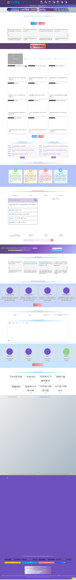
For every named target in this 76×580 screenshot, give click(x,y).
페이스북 (62, 562)
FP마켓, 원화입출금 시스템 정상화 (18, 146)
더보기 (22, 157)
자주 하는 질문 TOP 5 (14, 200)
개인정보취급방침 (29, 559)
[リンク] (9, 354)
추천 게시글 (34, 58)
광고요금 (38, 572)
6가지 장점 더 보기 (37, 304)
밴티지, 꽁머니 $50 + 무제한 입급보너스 (37, 5)
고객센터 (39, 571)
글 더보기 (34, 136)
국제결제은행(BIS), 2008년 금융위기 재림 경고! (52, 154)
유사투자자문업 (63, 559)
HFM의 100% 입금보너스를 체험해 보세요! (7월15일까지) (23, 150)
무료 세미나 (42, 23)
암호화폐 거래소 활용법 (37, 364)
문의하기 (12, 562)
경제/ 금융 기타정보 (51, 65)
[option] (14, 35)
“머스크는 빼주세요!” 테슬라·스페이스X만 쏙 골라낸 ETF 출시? (55, 146)
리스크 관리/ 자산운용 (31, 65)
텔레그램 (29, 562)
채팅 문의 (41, 136)
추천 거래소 (34, 23)
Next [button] (68, 35)
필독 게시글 (49, 58)
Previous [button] (8, 35)
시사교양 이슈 (64, 58)
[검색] (51, 240)
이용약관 (46, 559)
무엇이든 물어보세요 (56, 250)
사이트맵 (36, 571)
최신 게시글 (16, 58)
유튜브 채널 (46, 562)
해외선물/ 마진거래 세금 (11, 65)
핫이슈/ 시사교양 (31, 100)
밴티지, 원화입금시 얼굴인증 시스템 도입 (20, 154)
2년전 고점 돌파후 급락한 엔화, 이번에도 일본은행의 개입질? (55, 150)
